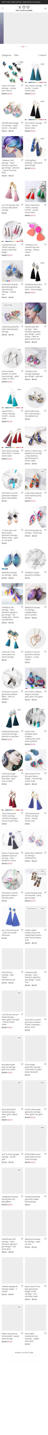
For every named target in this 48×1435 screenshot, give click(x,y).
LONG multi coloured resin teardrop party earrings (33, 495)
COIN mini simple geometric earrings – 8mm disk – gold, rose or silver (10, 777)
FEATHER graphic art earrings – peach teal (33, 531)
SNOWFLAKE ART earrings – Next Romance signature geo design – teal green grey (9, 1241)
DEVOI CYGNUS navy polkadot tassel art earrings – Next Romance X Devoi (10, 857)
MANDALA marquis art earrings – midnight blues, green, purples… (32, 611)
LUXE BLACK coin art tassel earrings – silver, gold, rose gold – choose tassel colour (10, 1019)
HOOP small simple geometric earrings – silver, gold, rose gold (33, 1109)
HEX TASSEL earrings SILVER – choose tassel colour (33, 88)
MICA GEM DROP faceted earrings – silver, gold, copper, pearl (10, 1110)
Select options (6, 94)
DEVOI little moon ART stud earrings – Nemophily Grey (33, 413)
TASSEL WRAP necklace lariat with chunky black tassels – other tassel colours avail (33, 935)
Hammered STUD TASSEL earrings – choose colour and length (9, 248)
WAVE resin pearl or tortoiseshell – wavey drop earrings (10, 1333)
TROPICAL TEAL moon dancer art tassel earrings (8, 654)
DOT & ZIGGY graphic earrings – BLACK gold (10, 1154)
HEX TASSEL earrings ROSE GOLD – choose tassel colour (10, 453)
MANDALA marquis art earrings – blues (9, 573)
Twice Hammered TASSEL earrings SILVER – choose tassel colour (32, 209)
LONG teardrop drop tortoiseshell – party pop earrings (33, 895)
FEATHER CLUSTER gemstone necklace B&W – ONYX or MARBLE (10, 695)
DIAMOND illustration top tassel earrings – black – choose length (33, 287)
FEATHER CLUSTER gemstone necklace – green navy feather (10, 495)
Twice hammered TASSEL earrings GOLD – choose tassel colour (32, 817)
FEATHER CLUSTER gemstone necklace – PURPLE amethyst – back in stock (33, 1018)
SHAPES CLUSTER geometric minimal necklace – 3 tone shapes (32, 655)
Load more (24, 1356)
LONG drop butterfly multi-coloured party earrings (10, 329)
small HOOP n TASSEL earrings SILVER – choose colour (8, 415)
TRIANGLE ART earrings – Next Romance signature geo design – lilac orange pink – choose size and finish (10, 613)
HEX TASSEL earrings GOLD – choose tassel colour (33, 125)
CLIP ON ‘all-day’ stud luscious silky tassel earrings (10, 207)
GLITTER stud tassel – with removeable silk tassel (10, 932)
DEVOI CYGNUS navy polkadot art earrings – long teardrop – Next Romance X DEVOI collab (33, 456)
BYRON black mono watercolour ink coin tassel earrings (33, 1154)
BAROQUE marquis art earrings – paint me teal (32, 1238)
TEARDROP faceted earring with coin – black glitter (10, 1196)
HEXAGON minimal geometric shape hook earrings (32, 1196)
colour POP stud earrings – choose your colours (9, 88)
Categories (6, 55)
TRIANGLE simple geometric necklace (32, 573)
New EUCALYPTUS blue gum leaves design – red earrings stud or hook (33, 777)
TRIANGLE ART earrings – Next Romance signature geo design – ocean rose (33, 977)
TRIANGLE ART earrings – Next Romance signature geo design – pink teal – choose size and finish (10, 166)
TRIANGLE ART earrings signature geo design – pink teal (33, 373)
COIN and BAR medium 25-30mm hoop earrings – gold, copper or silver (10, 375)
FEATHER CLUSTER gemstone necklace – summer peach (10, 895)
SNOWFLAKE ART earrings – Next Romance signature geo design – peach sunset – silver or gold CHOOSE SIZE (33, 333)
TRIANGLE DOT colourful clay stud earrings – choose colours (32, 248)
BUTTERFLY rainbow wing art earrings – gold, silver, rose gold (33, 694)
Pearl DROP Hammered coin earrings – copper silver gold (32, 1335)
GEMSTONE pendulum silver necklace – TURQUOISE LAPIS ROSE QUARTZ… (32, 736)
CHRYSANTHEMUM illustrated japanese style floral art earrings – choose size (10, 289)
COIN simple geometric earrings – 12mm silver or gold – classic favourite (33, 1065)
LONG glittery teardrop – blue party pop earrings (33, 162)
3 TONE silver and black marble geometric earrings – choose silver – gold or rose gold (10, 535)
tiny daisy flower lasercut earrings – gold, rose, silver (9, 1059)
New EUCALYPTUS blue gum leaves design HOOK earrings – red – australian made (32, 1289)
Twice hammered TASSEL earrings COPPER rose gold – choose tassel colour (10, 817)
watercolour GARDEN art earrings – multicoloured (33, 855)
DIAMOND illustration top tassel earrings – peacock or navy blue (10, 733)
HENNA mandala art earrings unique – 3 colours (10, 1286)
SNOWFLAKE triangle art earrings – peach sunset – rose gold (10, 125)
